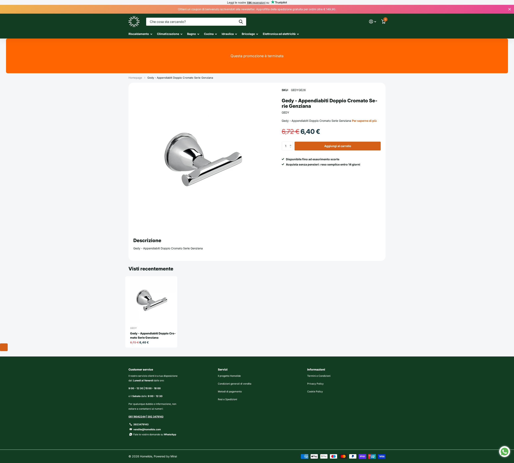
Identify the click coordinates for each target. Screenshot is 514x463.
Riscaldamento (138, 34)
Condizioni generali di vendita (234, 383)
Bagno (191, 34)
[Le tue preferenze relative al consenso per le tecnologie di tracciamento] (4, 347)
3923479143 (141, 424)
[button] (291, 143)
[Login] (372, 21)
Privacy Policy (315, 383)
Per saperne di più (364, 120)
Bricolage (248, 34)
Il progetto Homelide (229, 375)
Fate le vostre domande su (154, 434)
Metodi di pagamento (230, 391)
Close (509, 9)
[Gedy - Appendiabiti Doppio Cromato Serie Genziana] (153, 300)
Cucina (209, 34)
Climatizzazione (168, 34)
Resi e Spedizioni (227, 399)
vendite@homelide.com (147, 429)
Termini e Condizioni (318, 375)
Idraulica (228, 34)
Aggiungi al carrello (337, 146)
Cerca (240, 21)
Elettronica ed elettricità (279, 34)
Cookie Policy (315, 391)
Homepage (135, 77)
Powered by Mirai (165, 456)
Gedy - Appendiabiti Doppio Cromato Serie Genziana (153, 335)
